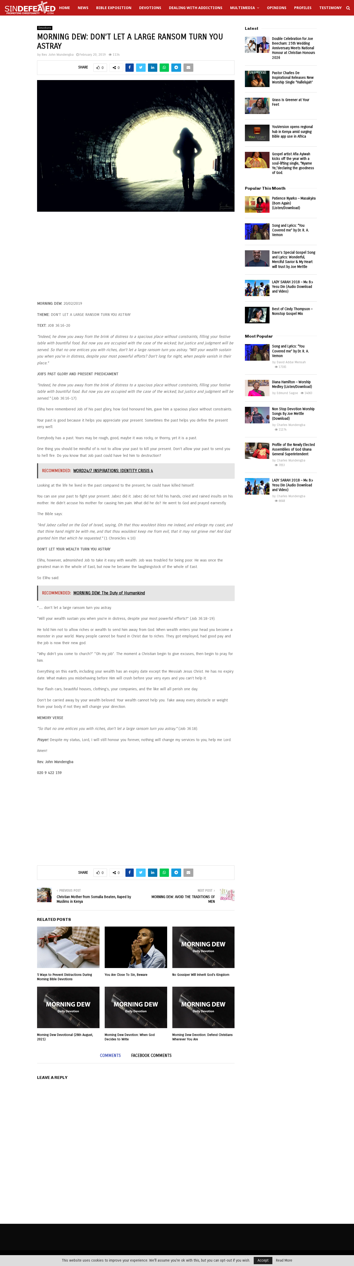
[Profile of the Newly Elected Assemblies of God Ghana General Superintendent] (257, 451)
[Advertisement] (136, 259)
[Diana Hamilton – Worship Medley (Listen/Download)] (257, 388)
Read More (284, 1260)
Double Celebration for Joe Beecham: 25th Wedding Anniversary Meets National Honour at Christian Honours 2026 (293, 48)
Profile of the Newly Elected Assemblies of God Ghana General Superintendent (293, 449)
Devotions (150, 7)
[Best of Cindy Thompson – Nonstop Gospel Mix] (257, 315)
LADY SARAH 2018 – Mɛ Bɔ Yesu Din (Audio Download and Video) (292, 287)
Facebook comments (151, 1055)
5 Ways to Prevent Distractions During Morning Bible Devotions (64, 977)
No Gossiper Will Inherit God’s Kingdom (200, 975)
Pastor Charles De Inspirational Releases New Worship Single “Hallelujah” (293, 77)
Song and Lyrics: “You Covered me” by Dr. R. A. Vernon (290, 230)
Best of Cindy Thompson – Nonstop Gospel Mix (292, 311)
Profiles (302, 7)
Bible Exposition (113, 7)
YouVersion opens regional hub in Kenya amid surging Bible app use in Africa (292, 131)
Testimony (330, 7)
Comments (110, 1055)
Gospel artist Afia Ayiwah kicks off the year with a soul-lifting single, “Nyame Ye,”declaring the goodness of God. (293, 163)
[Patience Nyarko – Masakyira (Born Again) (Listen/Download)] (257, 204)
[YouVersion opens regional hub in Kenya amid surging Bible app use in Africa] (257, 133)
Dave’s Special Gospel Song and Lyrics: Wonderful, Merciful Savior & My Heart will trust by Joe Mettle (293, 259)
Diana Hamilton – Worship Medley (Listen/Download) (292, 384)
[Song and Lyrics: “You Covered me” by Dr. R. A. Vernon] (257, 231)
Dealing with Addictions (195, 7)
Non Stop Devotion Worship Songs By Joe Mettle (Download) (293, 414)
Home (64, 7)
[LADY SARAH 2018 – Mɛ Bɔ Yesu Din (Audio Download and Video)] (257, 288)
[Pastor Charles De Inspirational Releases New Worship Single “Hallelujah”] (257, 79)
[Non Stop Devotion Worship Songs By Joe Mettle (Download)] (257, 415)
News (83, 7)
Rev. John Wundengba (58, 55)
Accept (263, 1260)
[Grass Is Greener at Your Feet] (257, 106)
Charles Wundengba (291, 425)
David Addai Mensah (291, 362)
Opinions (276, 7)
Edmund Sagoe (287, 393)
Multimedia (242, 7)
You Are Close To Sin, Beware (126, 975)
